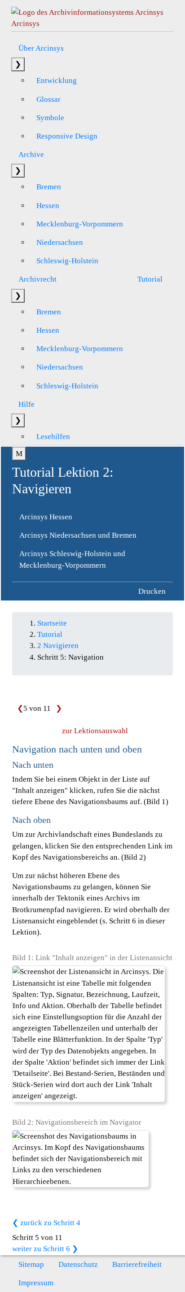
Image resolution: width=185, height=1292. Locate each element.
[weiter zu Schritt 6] (56, 708)
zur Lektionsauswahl (95, 730)
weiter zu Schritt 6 (42, 1248)
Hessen (47, 205)
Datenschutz (78, 1264)
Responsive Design (66, 136)
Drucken (152, 591)
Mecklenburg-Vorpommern (79, 224)
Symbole (50, 117)
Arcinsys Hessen (45, 517)
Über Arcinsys (41, 48)
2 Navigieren (58, 645)
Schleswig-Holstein (67, 261)
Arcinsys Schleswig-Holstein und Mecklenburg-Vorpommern (72, 559)
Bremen (48, 187)
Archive (31, 154)
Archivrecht (37, 279)
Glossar (48, 99)
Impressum (35, 1283)
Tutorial (150, 279)
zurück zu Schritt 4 (49, 1222)
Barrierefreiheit (137, 1264)
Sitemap (31, 1264)
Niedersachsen (59, 242)
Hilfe (26, 404)
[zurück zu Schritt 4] (17, 708)
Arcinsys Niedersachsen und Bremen (78, 535)
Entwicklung (56, 80)
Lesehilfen (53, 436)
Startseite (52, 623)
